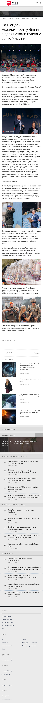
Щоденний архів (7, 685)
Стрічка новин (6, 616)
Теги (3, 629)
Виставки (5, 643)
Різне (3, 649)
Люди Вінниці (6, 674)
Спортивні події (6, 646)
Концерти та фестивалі (29, 643)
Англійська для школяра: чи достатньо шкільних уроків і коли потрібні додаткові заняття (19, 442)
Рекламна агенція (7, 660)
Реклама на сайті (7, 699)
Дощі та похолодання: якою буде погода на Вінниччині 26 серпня (29, 397)
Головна (4, 18)
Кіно (3, 639)
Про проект (5, 696)
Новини (10, 18)
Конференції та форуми (29, 646)
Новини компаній (7, 619)
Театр (24, 639)
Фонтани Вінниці (7, 671)
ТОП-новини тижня (7, 622)
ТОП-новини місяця (8, 625)
